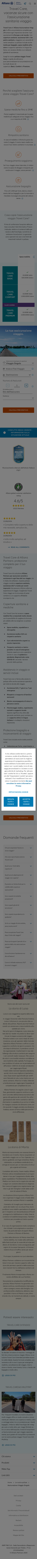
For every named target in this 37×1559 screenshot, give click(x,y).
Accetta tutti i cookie (26, 801)
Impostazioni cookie (18, 792)
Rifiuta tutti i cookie (10, 801)
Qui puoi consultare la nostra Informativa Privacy (19, 783)
